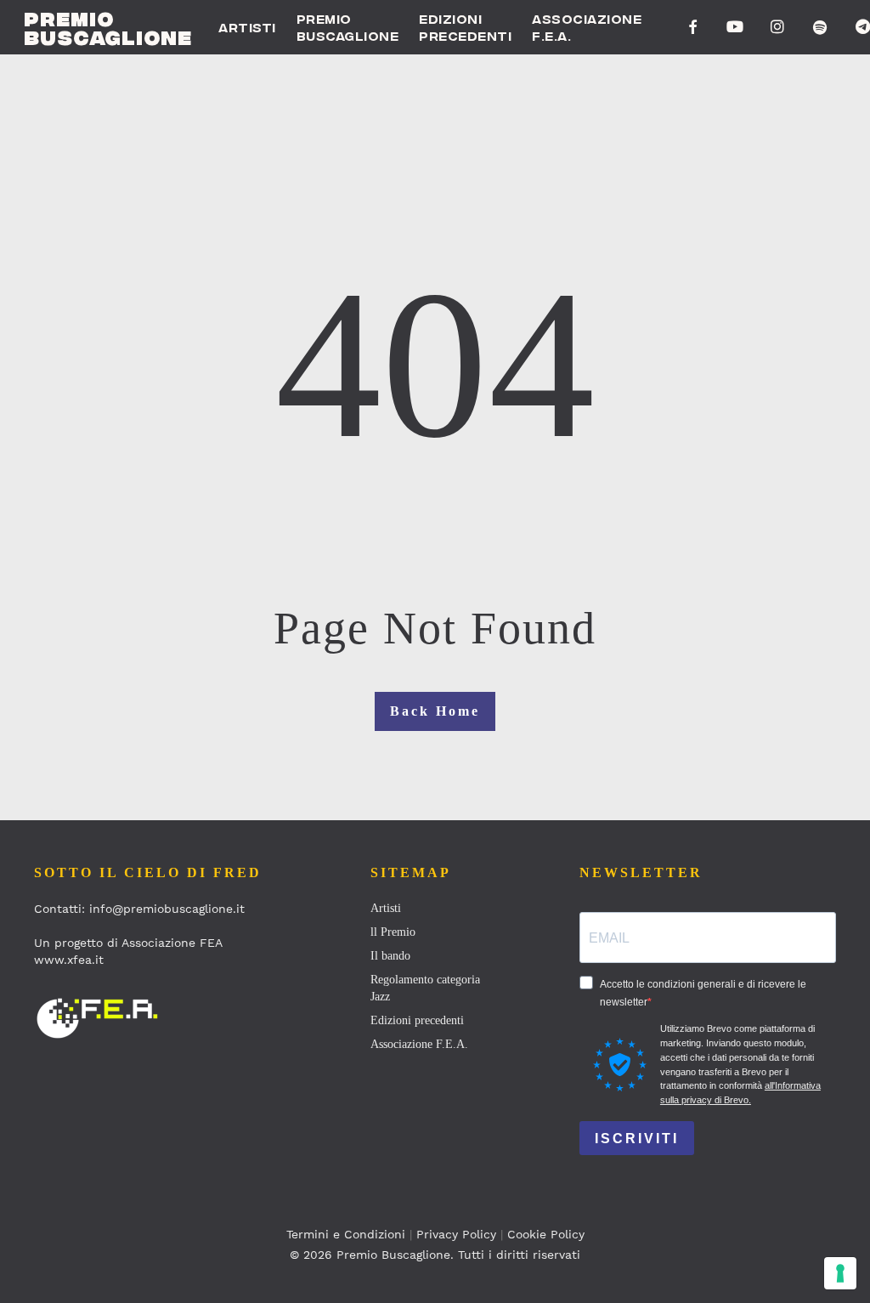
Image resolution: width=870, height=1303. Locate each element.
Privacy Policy (456, 1234)
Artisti (385, 908)
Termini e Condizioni (345, 1234)
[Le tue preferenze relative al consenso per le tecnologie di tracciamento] (840, 1273)
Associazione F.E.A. (419, 1044)
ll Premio (392, 932)
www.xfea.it (69, 959)
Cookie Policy (546, 1234)
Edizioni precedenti (417, 1020)
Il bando (390, 955)
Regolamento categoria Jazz (425, 988)
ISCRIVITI (637, 1138)
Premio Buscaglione (108, 27)
